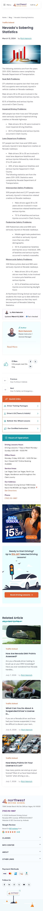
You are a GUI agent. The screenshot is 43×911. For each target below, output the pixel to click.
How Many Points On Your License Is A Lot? (19, 764)
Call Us (33, 5)
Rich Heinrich (26, 38)
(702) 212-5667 (11, 498)
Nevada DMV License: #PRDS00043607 (17, 818)
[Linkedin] (30, 366)
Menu (9, 5)
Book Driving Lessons (20, 595)
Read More (12, 346)
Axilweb (26, 820)
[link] (4, 885)
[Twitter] (35, 362)
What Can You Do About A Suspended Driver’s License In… (20, 711)
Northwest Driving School (18, 294)
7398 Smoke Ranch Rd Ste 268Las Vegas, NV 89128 (21, 806)
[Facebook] (30, 362)
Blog (10, 17)
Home (4, 17)
